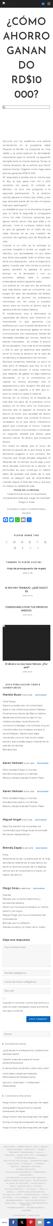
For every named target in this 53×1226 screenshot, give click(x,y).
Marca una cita (25, 1155)
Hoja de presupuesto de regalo (26, 568)
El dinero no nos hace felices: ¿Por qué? (26, 666)
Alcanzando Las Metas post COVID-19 (25, 1178)
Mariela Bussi (12, 694)
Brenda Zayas (12, 847)
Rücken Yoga (24, 1186)
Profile (15, 1166)
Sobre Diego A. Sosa (28, 1147)
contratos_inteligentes (31, 1192)
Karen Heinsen (13, 763)
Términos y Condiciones (21, 1152)
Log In (39, 1152)
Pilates (38, 1186)
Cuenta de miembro (25, 1158)
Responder (41, 695)
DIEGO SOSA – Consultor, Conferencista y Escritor (26, 1204)
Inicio (45, 1195)
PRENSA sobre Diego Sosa (17, 1181)
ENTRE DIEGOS (38, 1183)
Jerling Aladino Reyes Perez (16, 1108)
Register (9, 1155)
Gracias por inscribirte (18, 1172)
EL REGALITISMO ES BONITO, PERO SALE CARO (26, 1068)
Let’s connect (22, 1197)
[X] (22, 1222)
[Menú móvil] (47, 4)
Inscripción (25, 1175)
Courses (39, 1164)
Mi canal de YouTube (17, 1183)
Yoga (12, 1186)
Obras (44, 1147)
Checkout (27, 1164)
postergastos (31, 1195)
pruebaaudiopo (35, 1208)
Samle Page (13, 1164)
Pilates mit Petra (12, 1195)
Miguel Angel (12, 819)
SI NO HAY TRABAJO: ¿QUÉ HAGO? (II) (26, 589)
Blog (34, 1197)
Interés (44, 1197)
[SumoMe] (48, 1222)
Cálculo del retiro (35, 1200)
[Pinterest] (30, 1222)
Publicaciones (14, 1149)
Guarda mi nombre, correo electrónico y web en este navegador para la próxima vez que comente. (26, 1006)
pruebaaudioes (14, 1200)
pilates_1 (32, 1189)
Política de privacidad (16, 1161)
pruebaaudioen (15, 1208)
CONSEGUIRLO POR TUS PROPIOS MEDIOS (26, 609)
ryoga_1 (11, 1192)
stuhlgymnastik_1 (14, 1189)
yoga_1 (42, 1189)
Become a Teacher (30, 1166)
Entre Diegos (40, 1181)
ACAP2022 (26, 1210)
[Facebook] (13, 1222)
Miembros (41, 1155)
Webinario (39, 1172)
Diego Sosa (11, 888)
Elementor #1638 (38, 1161)
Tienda (40, 1149)
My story (7, 1197)
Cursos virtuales (25, 1169)
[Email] (39, 1222)
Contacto (30, 1149)
